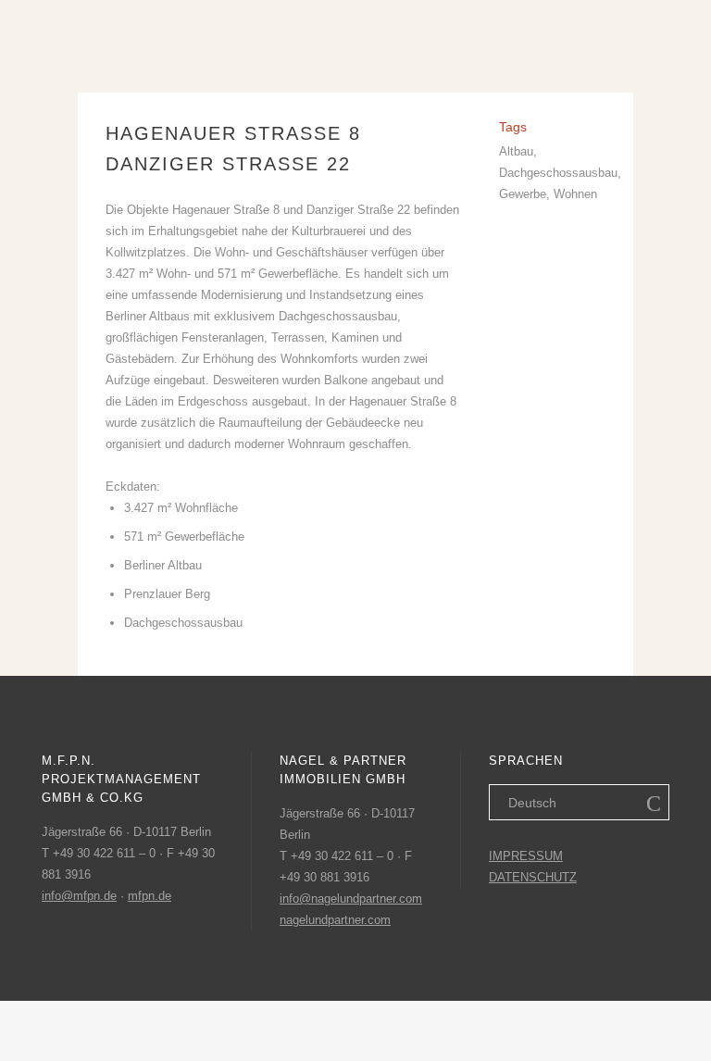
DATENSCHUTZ (533, 877)
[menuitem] (579, 802)
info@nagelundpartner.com (351, 898)
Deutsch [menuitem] (532, 802)
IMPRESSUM (526, 856)
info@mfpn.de (79, 896)
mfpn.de (149, 896)
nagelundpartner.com (335, 920)
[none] (579, 802)
